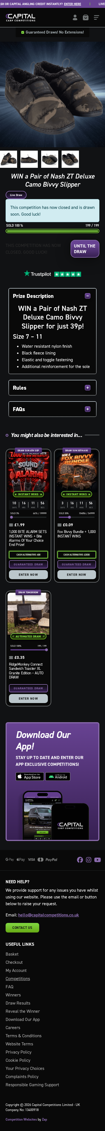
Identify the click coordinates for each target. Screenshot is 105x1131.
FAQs (19, 409)
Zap (44, 1119)
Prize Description (33, 296)
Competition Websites (21, 1119)
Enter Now (28, 575)
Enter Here (64, 4)
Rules (19, 387)
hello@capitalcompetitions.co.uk (48, 915)
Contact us (22, 927)
